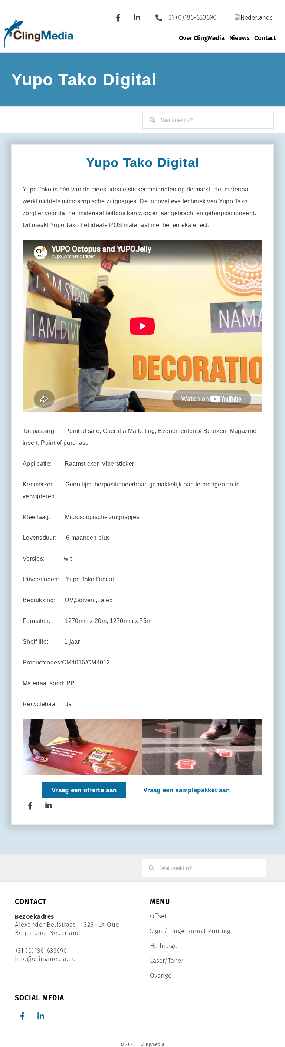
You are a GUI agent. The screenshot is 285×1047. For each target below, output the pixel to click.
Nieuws (239, 38)
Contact (265, 38)
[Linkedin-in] (137, 17)
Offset (158, 916)
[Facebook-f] (118, 17)
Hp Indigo (164, 946)
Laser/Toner (166, 961)
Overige (160, 975)
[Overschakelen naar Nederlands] (253, 17)
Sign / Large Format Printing (190, 931)
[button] (29, 746)
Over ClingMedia (202, 38)
